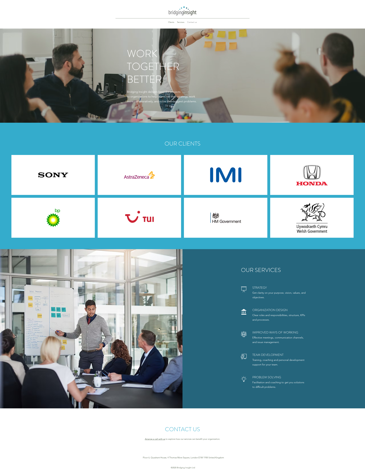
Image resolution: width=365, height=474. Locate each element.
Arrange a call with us (155, 439)
